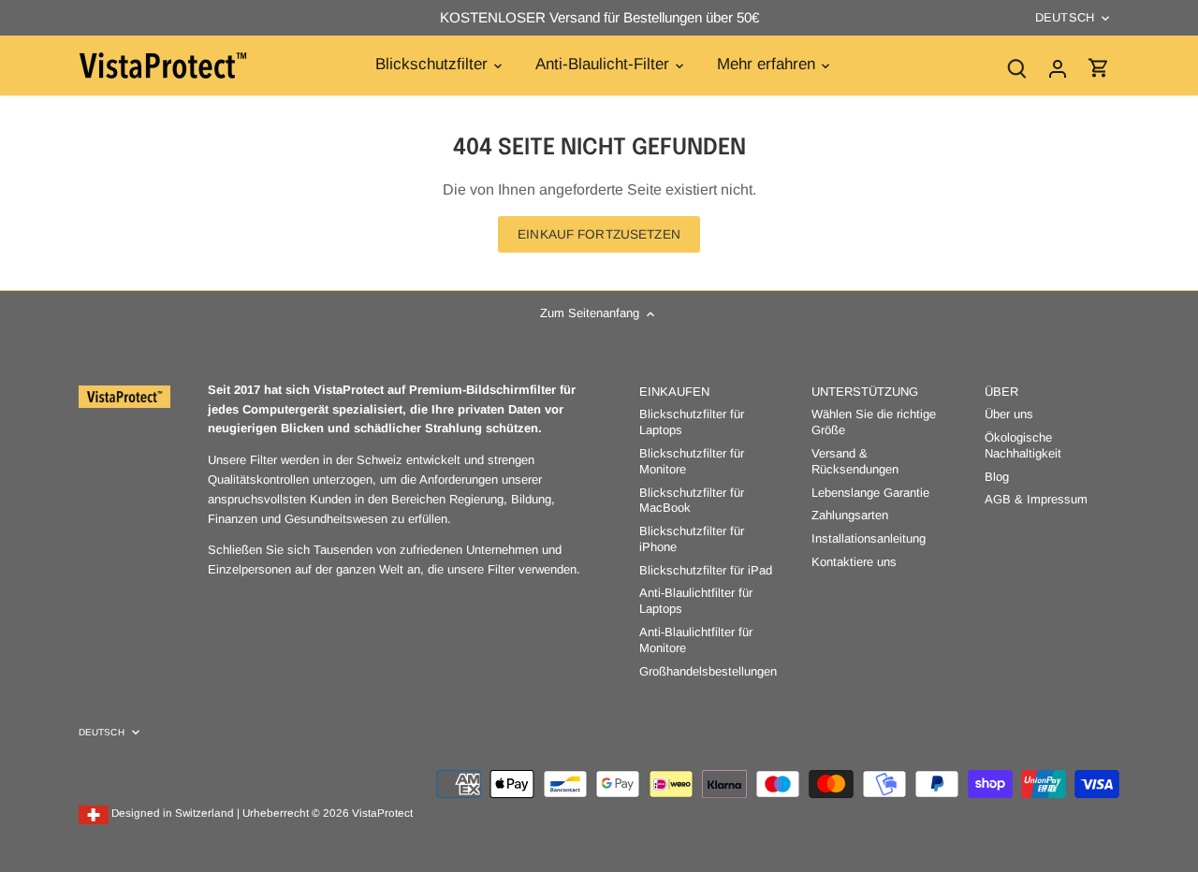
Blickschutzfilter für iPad (705, 570)
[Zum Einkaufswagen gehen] (1099, 68)
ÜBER (1001, 392)
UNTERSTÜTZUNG (864, 392)
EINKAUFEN (674, 392)
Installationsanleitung (868, 538)
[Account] (1057, 68)
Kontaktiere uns (854, 562)
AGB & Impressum (1036, 499)
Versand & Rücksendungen (854, 461)
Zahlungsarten (849, 515)
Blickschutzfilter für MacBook (691, 501)
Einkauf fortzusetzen (599, 234)
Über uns (1009, 414)
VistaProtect (382, 813)
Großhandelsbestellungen (708, 671)
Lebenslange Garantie (870, 493)
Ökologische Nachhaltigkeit (1023, 445)
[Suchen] (1016, 68)
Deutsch (1064, 17)
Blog (997, 477)
